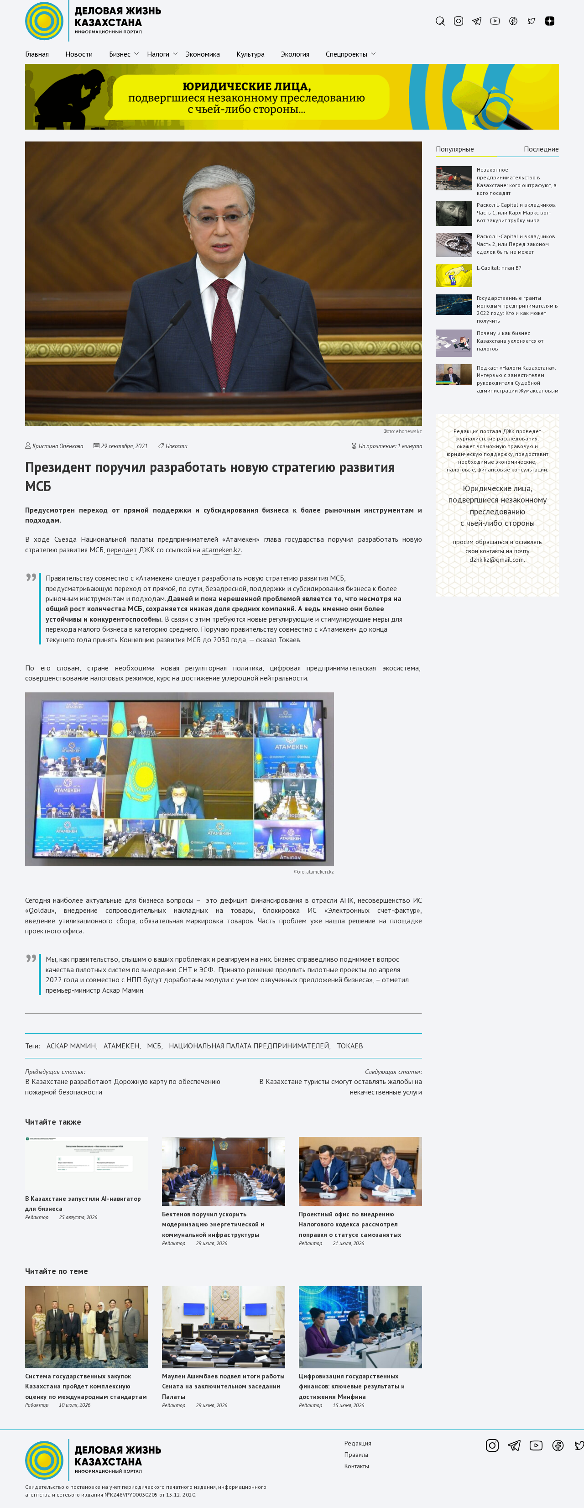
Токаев (350, 1045)
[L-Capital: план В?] (454, 285)
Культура (250, 53)
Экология (295, 53)
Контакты (356, 1466)
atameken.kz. (222, 549)
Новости (79, 53)
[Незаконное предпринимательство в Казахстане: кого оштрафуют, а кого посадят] (454, 188)
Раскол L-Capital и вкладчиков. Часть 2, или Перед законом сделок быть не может (516, 244)
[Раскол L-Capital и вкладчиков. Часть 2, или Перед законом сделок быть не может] (454, 254)
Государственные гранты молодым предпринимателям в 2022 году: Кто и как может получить (517, 309)
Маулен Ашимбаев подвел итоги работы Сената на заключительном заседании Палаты (223, 1386)
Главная (37, 53)
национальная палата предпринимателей (249, 1045)
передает (122, 549)
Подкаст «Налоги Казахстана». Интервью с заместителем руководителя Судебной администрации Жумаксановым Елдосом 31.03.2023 (517, 383)
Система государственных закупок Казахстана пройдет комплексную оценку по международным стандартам (86, 1386)
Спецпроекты (346, 53)
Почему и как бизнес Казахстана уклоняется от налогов (510, 341)
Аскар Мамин (71, 1045)
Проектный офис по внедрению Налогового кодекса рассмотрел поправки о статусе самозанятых (350, 1224)
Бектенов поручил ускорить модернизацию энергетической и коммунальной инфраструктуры (213, 1224)
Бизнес (119, 53)
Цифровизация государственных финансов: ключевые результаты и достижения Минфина (352, 1386)
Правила (356, 1454)
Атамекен (121, 1045)
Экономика (203, 53)
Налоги (158, 53)
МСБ (154, 1045)
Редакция (357, 1443)
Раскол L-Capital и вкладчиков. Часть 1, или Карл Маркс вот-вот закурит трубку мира (516, 212)
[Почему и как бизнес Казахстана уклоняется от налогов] (454, 354)
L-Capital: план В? (499, 267)
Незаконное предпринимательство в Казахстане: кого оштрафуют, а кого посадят (517, 181)
